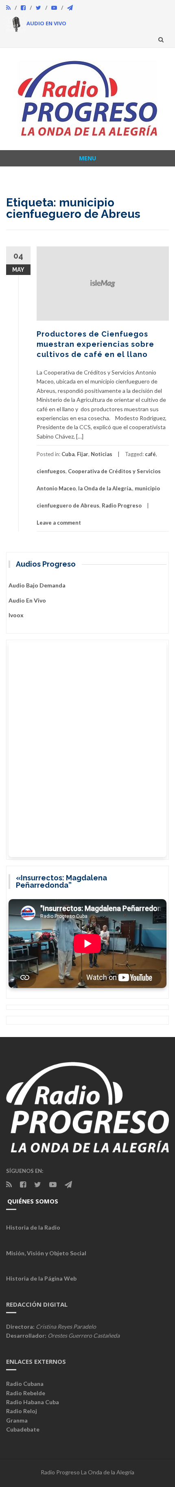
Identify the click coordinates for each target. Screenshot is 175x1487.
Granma (17, 1420)
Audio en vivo (27, 600)
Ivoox (16, 615)
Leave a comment (59, 522)
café (150, 454)
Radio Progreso (122, 505)
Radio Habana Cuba (32, 1401)
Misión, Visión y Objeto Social (46, 1253)
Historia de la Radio (33, 1227)
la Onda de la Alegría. (105, 488)
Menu (87, 158)
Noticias (101, 454)
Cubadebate (22, 1429)
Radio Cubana (25, 1383)
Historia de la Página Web (41, 1278)
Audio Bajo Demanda (37, 585)
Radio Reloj (21, 1410)
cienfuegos (51, 471)
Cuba (67, 454)
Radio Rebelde (25, 1392)
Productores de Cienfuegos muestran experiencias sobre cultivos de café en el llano (95, 344)
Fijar (82, 454)
